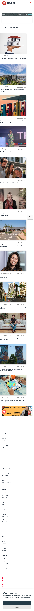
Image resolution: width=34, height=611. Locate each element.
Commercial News (6, 468)
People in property (5, 485)
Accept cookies (17, 603)
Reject (17, 607)
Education (4, 546)
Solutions (4, 550)
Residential (4, 492)
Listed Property (5, 500)
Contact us (4, 431)
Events (3, 541)
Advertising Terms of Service (8, 568)
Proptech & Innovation (6, 482)
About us (3, 428)
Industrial (4, 514)
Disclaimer (4, 558)
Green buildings (5, 516)
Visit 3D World (5, 445)
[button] (30, 3)
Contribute (4, 440)
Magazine (4, 538)
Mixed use (4, 523)
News (3, 534)
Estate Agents (5, 475)
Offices (3, 509)
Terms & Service (5, 563)
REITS (3, 502)
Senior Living (4, 521)
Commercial (4, 497)
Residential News (5, 466)
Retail (3, 511)
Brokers (3, 477)
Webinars (4, 543)
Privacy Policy (5, 561)
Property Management (6, 473)
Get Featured (4, 447)
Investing (4, 548)
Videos (3, 536)
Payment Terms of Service (7, 565)
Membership (4, 443)
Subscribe (4, 433)
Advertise (4, 438)
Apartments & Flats (6, 526)
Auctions (4, 480)
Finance (3, 470)
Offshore (3, 504)
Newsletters (4, 435)
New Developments (6, 495)
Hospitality (4, 519)
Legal (3, 487)
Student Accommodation (7, 507)
